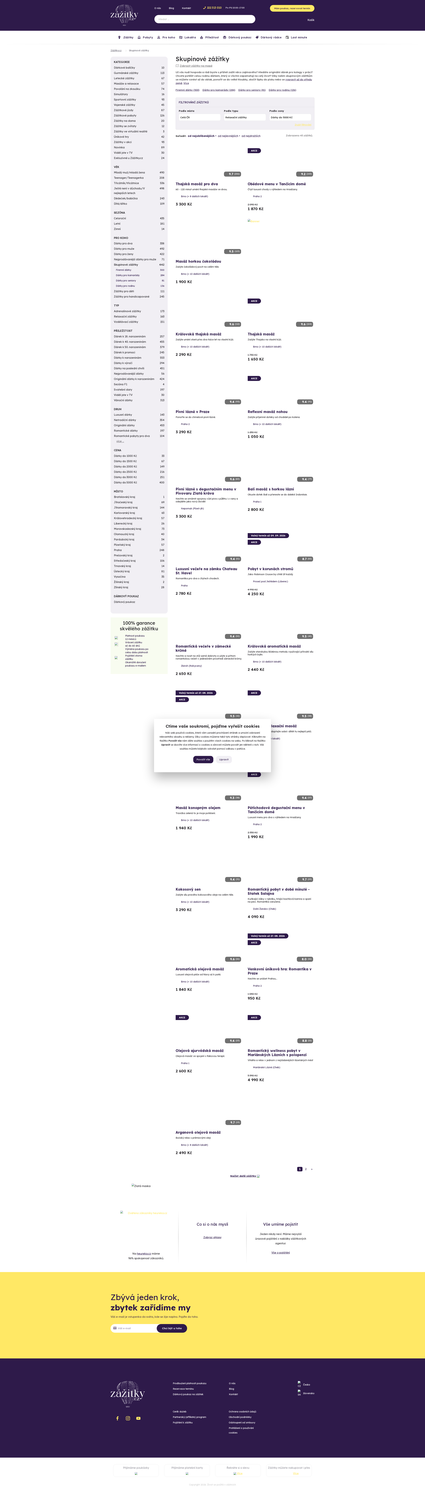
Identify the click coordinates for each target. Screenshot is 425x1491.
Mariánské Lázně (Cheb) (266, 1067)
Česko (306, 1384)
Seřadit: (181, 136)
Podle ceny (276, 110)
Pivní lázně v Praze (193, 412)
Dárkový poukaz (239, 37)
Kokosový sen (188, 889)
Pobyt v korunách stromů (270, 569)
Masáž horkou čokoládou (198, 261)
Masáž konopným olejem (198, 808)
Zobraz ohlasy (212, 1237)
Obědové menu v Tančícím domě (277, 184)
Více (186, 83)
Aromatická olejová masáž (200, 969)
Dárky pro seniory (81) (252, 90)
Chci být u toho (172, 1328)
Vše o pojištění (280, 1252)
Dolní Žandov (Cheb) (264, 908)
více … (120, 441)
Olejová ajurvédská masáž (200, 1050)
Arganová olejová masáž (198, 1132)
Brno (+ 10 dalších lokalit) (195, 273)
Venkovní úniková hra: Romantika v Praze (280, 971)
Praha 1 (257, 501)
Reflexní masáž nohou (268, 412)
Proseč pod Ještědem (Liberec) (270, 581)
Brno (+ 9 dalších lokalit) (266, 738)
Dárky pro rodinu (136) (282, 90)
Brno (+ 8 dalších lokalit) (194, 196)
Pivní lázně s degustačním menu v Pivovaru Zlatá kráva (206, 491)
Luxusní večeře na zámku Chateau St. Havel (206, 571)
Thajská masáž (261, 334)
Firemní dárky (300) (187, 90)
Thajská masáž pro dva (197, 184)
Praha (184, 585)
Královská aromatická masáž (274, 646)
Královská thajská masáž (198, 334)
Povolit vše (203, 759)
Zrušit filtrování (303, 124)
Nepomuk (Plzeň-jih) (192, 508)
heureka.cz (144, 1253)
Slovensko (308, 1393)
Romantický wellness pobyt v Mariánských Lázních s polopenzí (277, 1052)
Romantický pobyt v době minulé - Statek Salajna (279, 891)
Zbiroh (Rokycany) (191, 665)
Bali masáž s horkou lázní (271, 489)
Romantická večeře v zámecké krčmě (203, 648)
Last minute (298, 37)
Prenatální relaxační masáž (272, 726)
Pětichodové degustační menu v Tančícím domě (276, 810)
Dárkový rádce (271, 37)
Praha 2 (257, 196)
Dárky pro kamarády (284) (219, 90)
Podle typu (231, 110)
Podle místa (186, 110)
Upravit (224, 759)
